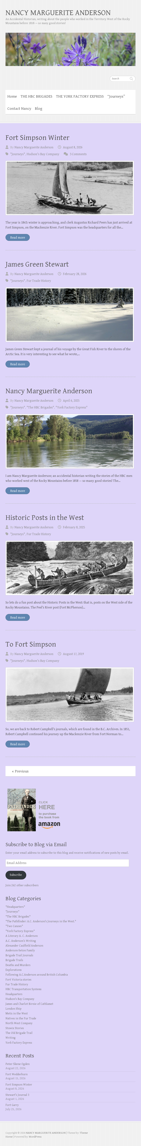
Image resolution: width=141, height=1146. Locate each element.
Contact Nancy (19, 108)
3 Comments (78, 154)
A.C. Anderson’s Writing (21, 941)
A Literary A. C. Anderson (22, 936)
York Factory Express (19, 1043)
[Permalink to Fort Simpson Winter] (70, 188)
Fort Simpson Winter (37, 137)
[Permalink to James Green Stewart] (70, 314)
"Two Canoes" (14, 926)
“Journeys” (116, 96)
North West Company (19, 1023)
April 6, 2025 (71, 401)
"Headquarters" (15, 907)
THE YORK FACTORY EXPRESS (80, 96)
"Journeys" (17, 154)
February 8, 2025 (74, 527)
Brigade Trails (14, 960)
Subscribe (16, 875)
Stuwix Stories (15, 1028)
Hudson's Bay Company (43, 154)
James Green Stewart (37, 264)
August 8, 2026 (72, 147)
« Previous (20, 771)
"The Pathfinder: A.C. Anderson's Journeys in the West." (41, 921)
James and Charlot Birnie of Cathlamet (29, 1004)
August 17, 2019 (73, 654)
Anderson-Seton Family (20, 950)
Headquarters (14, 994)
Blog (38, 108)
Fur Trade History (39, 281)
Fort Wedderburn (17, 1074)
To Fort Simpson (31, 644)
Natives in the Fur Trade (21, 1018)
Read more (17, 238)
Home (12, 96)
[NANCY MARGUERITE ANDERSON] (70, 47)
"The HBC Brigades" (40, 407)
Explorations (14, 970)
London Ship (13, 1009)
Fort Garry (12, 1105)
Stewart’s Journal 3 (17, 1095)
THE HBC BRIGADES (36, 96)
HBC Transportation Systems (23, 989)
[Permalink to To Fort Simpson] (70, 694)
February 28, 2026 (74, 274)
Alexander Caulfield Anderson (24, 945)
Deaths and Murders (18, 965)
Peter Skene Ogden (18, 1064)
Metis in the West (17, 1013)
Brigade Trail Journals (19, 955)
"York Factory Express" (72, 407)
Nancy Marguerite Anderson (34, 147)
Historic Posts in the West (45, 517)
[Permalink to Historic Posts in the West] (70, 568)
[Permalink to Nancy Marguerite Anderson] (70, 441)
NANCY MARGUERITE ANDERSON (58, 12)
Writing (11, 1038)
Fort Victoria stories (18, 979)
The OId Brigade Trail (19, 1033)
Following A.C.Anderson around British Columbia (37, 975)
